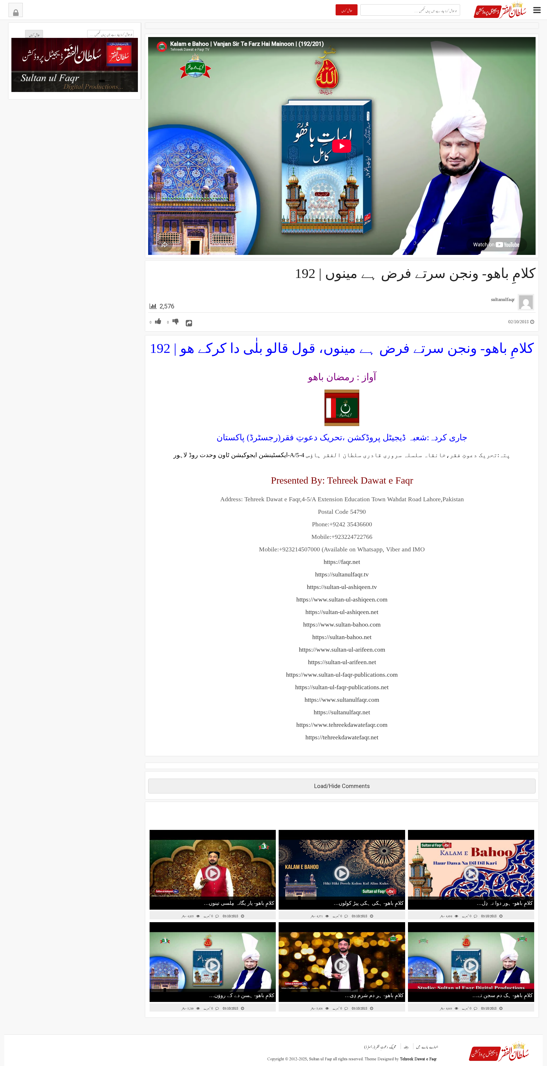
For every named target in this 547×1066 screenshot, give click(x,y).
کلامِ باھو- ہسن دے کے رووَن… (241, 995)
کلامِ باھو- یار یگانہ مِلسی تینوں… (239, 903)
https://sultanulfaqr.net (342, 712)
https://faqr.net (342, 561)
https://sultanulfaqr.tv (342, 574)
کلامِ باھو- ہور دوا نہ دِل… (505, 903)
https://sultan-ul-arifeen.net (342, 662)
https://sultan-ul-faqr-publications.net (342, 687)
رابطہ (406, 1045)
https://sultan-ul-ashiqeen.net (341, 611)
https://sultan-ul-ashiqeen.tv (342, 586)
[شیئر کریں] (188, 321)
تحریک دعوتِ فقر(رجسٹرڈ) (380, 1045)
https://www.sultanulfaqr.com (342, 699)
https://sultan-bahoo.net (342, 637)
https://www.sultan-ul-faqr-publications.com (342, 674)
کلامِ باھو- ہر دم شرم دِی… (374, 995)
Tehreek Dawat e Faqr (418, 1057)
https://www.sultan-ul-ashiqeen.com (341, 599)
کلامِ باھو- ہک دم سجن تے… (502, 995)
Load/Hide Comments (342, 786)
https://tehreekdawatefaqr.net (341, 737)
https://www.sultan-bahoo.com (342, 624)
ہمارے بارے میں (427, 1045)
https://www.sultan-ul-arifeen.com (342, 649)
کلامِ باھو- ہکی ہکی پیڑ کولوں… (369, 903)
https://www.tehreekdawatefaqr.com (341, 724)
